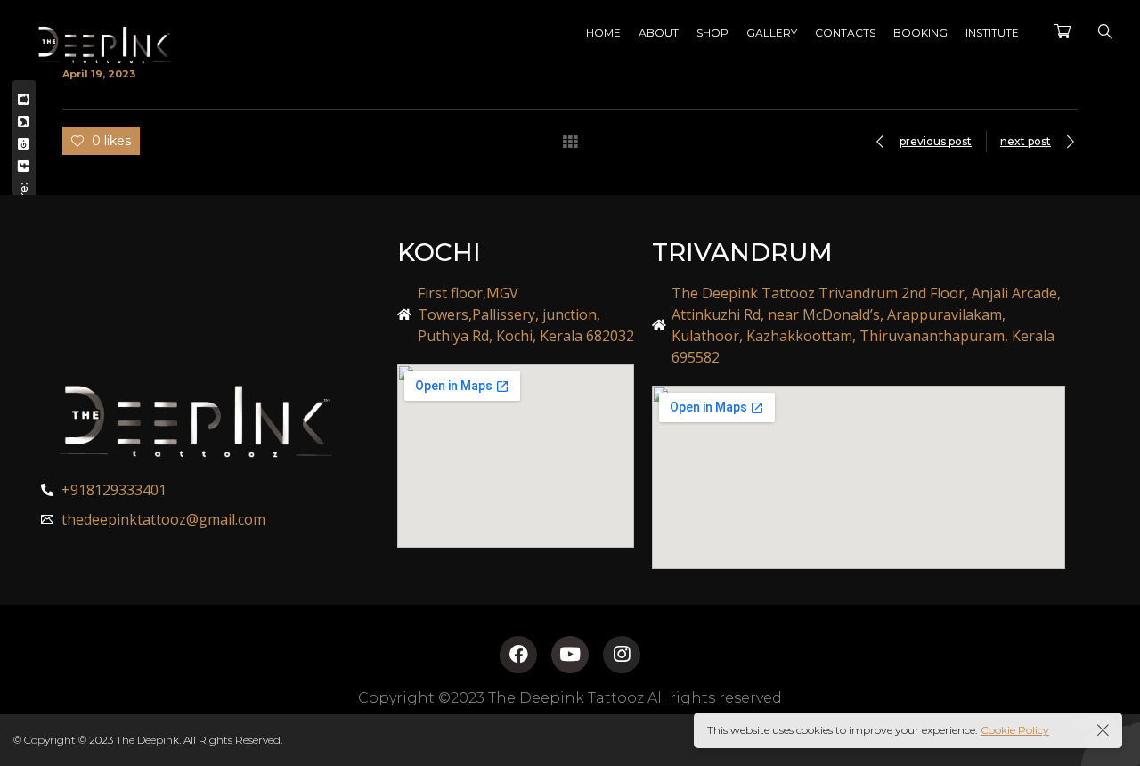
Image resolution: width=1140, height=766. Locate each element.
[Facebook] (518, 654)
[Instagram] (621, 654)
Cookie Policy (1015, 730)
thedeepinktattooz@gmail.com (163, 519)
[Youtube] (570, 654)
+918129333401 (114, 490)
